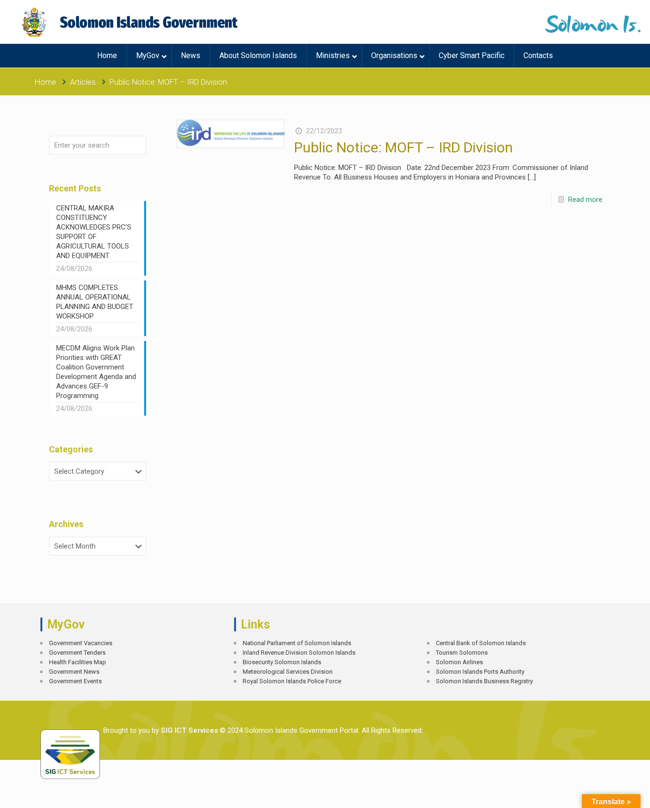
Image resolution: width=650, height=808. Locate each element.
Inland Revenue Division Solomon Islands (299, 652)
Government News (74, 671)
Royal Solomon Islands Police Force (292, 681)
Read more (585, 199)
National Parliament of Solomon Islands (297, 643)
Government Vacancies (80, 643)
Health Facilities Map (77, 662)
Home (45, 82)
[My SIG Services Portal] (131, 22)
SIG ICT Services (188, 730)
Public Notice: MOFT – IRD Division (403, 147)
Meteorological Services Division (288, 671)
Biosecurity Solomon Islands (282, 662)
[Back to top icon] (609, 793)
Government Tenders (77, 652)
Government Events (75, 681)
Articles (83, 82)
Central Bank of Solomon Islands (481, 643)
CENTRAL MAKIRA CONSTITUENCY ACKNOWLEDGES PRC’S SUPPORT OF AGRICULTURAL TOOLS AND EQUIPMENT (93, 232)
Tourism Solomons (462, 652)
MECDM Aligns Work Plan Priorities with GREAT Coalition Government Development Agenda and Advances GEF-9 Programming (96, 372)
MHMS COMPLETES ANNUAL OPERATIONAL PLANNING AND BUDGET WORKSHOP (94, 301)
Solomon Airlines (459, 662)
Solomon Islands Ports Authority (480, 671)
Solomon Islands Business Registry (484, 681)
